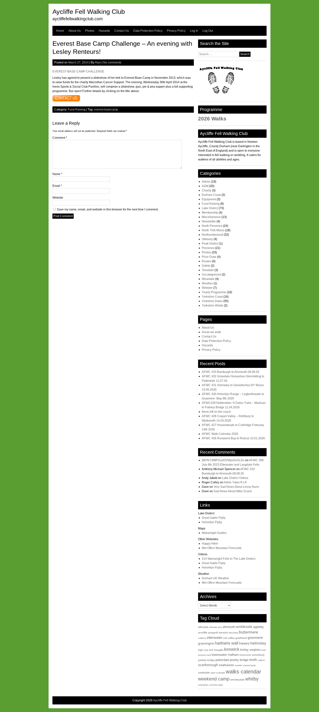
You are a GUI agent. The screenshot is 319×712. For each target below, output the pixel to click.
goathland (241, 637)
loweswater (219, 654)
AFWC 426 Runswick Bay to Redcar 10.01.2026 (233, 438)
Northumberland (212, 234)
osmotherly (258, 654)
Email (57, 185)
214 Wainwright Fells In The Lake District (228, 558)
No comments (112, 62)
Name (57, 174)
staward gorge (249, 665)
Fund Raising (76, 109)
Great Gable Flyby (214, 517)
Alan (98, 62)
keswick (231, 649)
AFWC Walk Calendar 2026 (220, 433)
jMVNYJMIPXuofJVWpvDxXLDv (223, 460)
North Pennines (212, 225)
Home (60, 30)
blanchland (233, 633)
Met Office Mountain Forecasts (221, 548)
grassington (206, 643)
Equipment (209, 199)
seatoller (238, 665)
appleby (258, 627)
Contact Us (121, 30)
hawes (244, 643)
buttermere (248, 632)
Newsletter (209, 221)
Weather (207, 283)
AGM (205, 186)
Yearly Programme (214, 292)
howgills (218, 649)
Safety (206, 265)
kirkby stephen (250, 650)
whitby (252, 678)
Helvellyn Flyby (212, 522)
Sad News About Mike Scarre (233, 491)
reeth (253, 660)
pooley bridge (239, 660)
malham (233, 654)
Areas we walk (211, 332)
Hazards (104, 30)
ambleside (244, 627)
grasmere (255, 638)
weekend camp (213, 678)
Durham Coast (211, 194)
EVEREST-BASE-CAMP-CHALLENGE (78, 71)
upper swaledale (217, 673)
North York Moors (213, 230)
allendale (203, 627)
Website (57, 197)
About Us (74, 30)
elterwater (214, 638)
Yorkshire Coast (212, 296)
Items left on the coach (216, 411)
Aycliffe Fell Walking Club (88, 11)
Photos (89, 30)
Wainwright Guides (214, 532)
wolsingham (203, 685)
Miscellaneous (211, 217)
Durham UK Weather (215, 578)
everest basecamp (106, 109)
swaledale (204, 672)
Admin (206, 181)
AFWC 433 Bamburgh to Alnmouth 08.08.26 (230, 371)
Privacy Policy (176, 30)
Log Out (208, 30)
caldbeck (202, 638)
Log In (194, 30)
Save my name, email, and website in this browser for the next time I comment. (108, 209)
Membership (210, 212)
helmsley (258, 643)
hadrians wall (226, 643)
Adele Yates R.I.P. (235, 482)
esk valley (229, 637)
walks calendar (243, 671)
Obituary (207, 239)
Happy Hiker (210, 543)
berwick (223, 632)
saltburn (261, 660)
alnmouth (229, 627)
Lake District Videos (235, 477)
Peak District (210, 243)
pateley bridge (206, 660)
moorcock (245, 654)
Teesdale (208, 270)
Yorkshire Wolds (212, 305)
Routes (206, 261)
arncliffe (202, 632)
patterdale (222, 660)
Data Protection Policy (147, 30)
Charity (206, 190)
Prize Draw (209, 256)
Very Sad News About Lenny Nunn (236, 486)
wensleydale (237, 679)
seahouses (226, 665)
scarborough (208, 665)
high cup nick (205, 649)
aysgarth (213, 632)
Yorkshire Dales (212, 301)
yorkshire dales (216, 685)
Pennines (208, 248)
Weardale (208, 278)
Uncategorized (211, 274)
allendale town (215, 627)
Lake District (210, 208)
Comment (59, 137)
